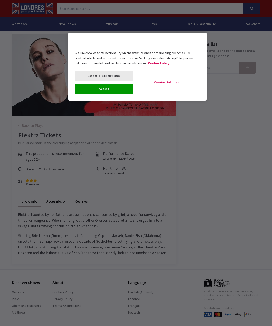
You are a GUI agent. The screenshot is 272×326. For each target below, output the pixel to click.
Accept (104, 89)
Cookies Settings (166, 82)
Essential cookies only (104, 76)
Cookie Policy (158, 63)
